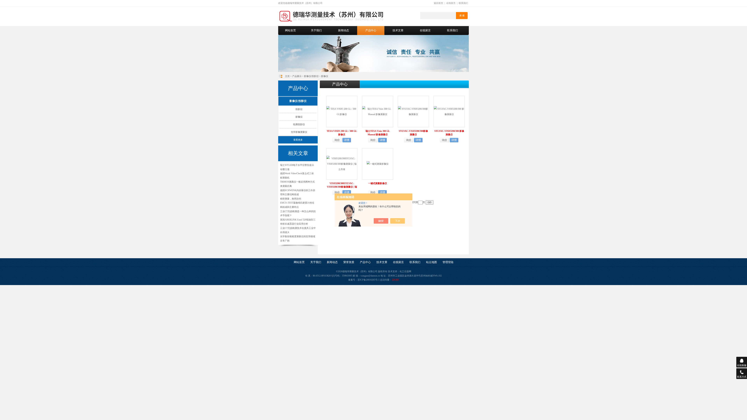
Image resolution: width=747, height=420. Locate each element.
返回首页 (438, 3)
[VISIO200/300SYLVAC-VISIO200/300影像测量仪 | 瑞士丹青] (341, 163)
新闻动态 (343, 30)
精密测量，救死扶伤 (290, 198)
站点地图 (431, 262)
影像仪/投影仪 (311, 76)
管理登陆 (448, 262)
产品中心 (370, 30)
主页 (287, 76)
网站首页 (290, 30)
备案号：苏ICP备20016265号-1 (364, 279)
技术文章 (398, 30)
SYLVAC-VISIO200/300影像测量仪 (413, 133)
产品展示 (297, 76)
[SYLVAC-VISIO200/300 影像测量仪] (449, 111)
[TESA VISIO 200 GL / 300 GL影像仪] (341, 111)
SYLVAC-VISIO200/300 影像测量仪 (449, 133)
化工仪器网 (405, 271)
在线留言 (451, 3)
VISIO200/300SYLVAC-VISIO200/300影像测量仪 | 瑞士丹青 (342, 185)
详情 (346, 140)
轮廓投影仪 (299, 124)
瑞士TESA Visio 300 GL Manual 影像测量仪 (378, 133)
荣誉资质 (348, 262)
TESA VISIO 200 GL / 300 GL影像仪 (342, 133)
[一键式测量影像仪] (377, 163)
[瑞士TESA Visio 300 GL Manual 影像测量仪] (377, 111)
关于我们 (316, 30)
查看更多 (298, 139)
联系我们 (463, 3)
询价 (337, 140)
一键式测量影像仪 (377, 183)
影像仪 (324, 76)
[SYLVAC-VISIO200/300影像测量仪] (413, 111)
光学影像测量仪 (299, 132)
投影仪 (298, 109)
